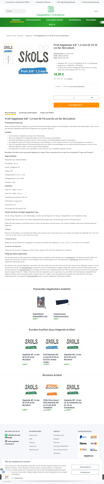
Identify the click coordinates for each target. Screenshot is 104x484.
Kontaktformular (59, 435)
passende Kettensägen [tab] (28, 110)
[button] (83, 11)
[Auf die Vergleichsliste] (41, 43)
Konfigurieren (85, 472)
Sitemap (32, 442)
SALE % (99, 20)
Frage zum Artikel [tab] (47, 110)
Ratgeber (57, 439)
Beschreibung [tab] (10, 110)
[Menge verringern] (56, 95)
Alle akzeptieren (85, 467)
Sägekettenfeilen (34, 265)
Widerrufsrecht (34, 449)
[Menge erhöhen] (97, 95)
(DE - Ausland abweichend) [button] (77, 84)
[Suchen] (23, 11)
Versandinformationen (61, 449)
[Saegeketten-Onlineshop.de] (3, 20)
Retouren (57, 442)
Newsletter (57, 453)
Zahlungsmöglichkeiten (61, 446)
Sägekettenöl (75, 255)
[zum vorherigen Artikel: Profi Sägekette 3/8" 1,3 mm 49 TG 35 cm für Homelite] (92, 31)
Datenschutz (18, 478)
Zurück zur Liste (11, 31)
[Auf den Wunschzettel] (46, 43)
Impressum (33, 446)
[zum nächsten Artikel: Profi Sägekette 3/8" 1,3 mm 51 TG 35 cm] (97, 31)
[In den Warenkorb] (6, 38)
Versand (70, 76)
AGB (30, 439)
